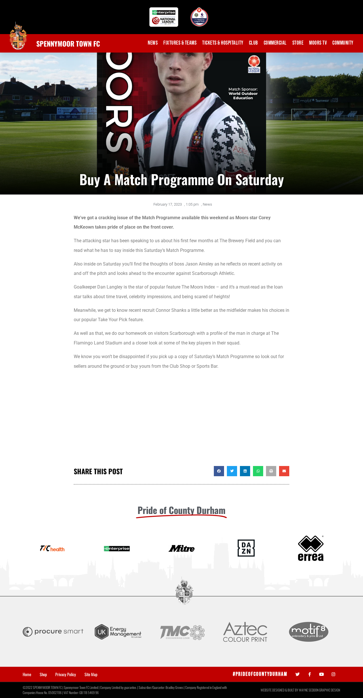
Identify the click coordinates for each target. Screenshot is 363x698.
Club (253, 43)
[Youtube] (321, 674)
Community (342, 43)
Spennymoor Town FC (68, 43)
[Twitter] (297, 674)
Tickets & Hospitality (222, 43)
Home (27, 674)
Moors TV (318, 43)
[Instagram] (333, 674)
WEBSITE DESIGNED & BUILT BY (280, 689)
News (153, 43)
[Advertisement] (181, 420)
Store (298, 43)
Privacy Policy (65, 674)
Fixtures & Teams (180, 43)
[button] (219, 471)
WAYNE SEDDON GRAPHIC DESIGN (319, 689)
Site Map (91, 674)
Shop (43, 674)
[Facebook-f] (309, 674)
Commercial (275, 43)
